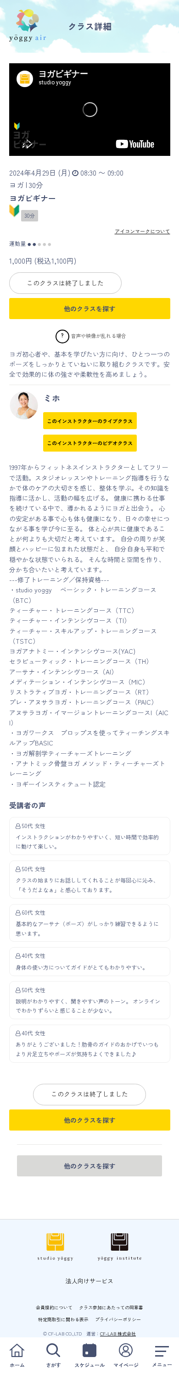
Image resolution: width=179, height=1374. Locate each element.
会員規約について (54, 1307)
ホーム (17, 1364)
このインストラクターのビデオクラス (90, 443)
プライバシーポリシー (118, 1319)
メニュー (162, 1364)
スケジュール (89, 1364)
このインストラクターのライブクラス (90, 421)
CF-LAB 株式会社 (118, 1333)
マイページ (126, 1364)
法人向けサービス (89, 1280)
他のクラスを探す (89, 308)
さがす (53, 1364)
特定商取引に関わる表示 (63, 1319)
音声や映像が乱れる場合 (98, 335)
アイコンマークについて (142, 231)
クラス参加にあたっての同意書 (111, 1307)
